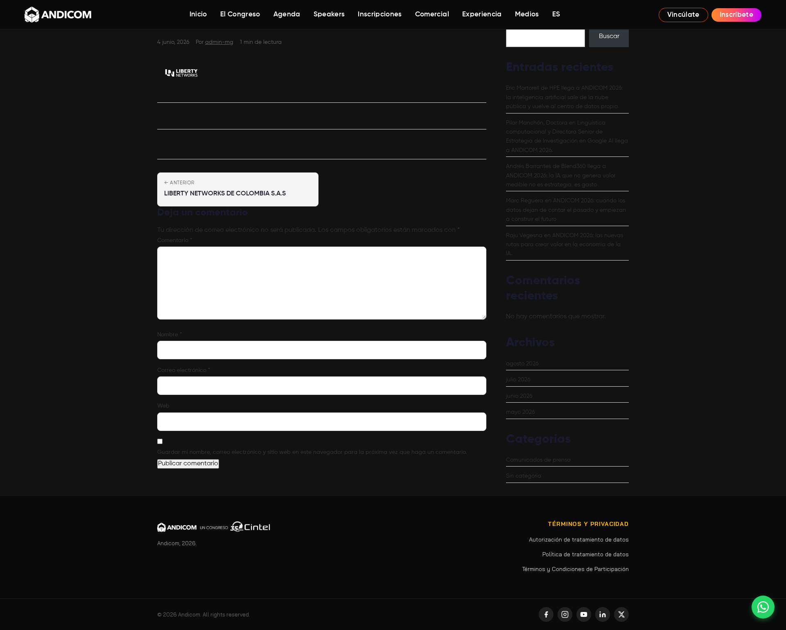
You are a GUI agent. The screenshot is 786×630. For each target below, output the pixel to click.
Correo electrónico (183, 370)
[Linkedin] (602, 614)
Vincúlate (683, 14)
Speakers (329, 14)
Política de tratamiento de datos (585, 554)
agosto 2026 (522, 364)
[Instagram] (565, 614)
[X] (621, 614)
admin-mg (219, 42)
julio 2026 (518, 380)
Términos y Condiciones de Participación (575, 569)
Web (163, 406)
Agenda (286, 14)
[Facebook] (546, 614)
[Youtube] (583, 614)
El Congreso (240, 14)
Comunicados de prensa (538, 460)
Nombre (169, 335)
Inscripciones (380, 14)
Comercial (432, 14)
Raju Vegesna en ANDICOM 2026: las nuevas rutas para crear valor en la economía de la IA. (564, 245)
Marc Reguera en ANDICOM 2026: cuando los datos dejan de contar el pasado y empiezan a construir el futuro (566, 210)
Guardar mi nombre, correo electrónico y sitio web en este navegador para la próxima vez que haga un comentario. (312, 452)
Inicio (198, 14)
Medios (527, 14)
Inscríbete (736, 14)
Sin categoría (523, 476)
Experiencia (482, 14)
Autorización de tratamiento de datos (579, 539)
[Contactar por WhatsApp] (763, 607)
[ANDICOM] (58, 15)
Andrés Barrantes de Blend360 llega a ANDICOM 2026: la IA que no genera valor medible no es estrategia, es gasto (560, 175)
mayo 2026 (520, 412)
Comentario (174, 240)
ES (556, 14)
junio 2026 (519, 396)
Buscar (609, 36)
